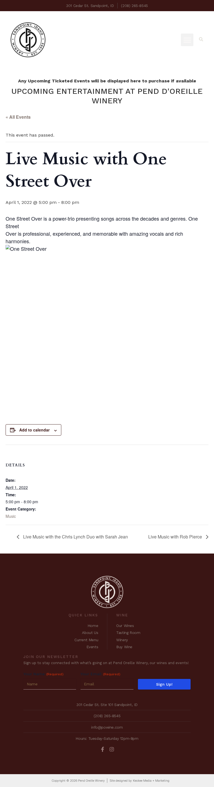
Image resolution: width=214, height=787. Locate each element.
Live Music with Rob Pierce (175, 536)
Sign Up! (164, 684)
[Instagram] (111, 749)
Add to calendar (34, 430)
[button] (187, 40)
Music (11, 516)
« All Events (18, 117)
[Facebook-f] (102, 749)
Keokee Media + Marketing (151, 781)
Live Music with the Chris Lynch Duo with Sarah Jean (75, 536)
